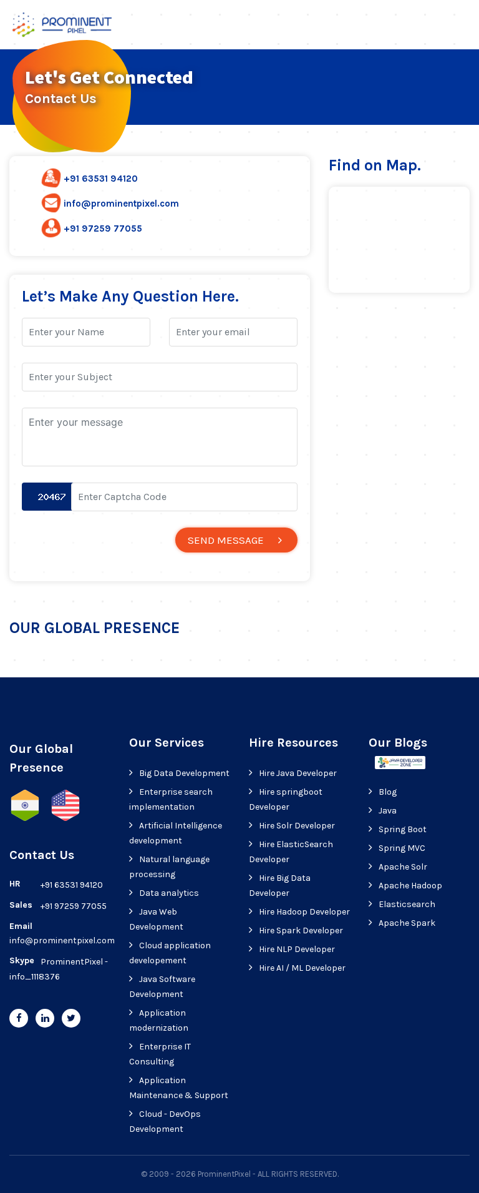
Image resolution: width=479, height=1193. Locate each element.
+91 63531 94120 (101, 178)
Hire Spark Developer (301, 930)
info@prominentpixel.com (121, 203)
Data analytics (169, 893)
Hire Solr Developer (297, 825)
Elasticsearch (407, 904)
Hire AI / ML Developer (302, 968)
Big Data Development (184, 773)
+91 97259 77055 (103, 228)
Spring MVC (402, 848)
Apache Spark (407, 923)
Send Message (226, 540)
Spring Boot (403, 829)
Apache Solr (403, 867)
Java (388, 810)
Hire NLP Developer (297, 949)
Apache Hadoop (410, 885)
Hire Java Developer (298, 773)
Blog (388, 792)
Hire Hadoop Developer (304, 911)
